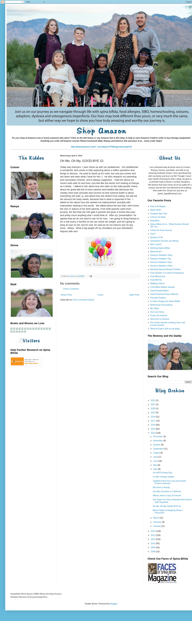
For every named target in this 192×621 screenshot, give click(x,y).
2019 (153, 412)
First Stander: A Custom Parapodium (167, 273)
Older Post (134, 295)
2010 (153, 543)
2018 (153, 417)
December (158, 436)
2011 (153, 539)
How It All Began (158, 206)
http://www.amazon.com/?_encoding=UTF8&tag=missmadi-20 (101, 147)
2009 (153, 547)
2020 (153, 408)
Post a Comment (71, 289)
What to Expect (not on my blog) (165, 329)
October (157, 445)
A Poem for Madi (157, 217)
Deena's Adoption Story (161, 262)
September (158, 449)
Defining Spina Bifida (160, 248)
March (156, 518)
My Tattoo (154, 308)
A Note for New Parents (161, 230)
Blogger (113, 604)
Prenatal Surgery (158, 298)
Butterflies (154, 220)
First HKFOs (156, 280)
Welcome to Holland (159, 319)
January (157, 526)
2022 (153, 400)
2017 (153, 421)
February (157, 522)
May (155, 465)
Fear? (153, 234)
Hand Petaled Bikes (159, 291)
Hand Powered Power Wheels (164, 294)
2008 (153, 551)
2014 (153, 433)
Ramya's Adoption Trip (160, 259)
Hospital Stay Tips (158, 213)
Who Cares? (156, 244)
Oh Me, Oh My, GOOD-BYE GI (167, 506)
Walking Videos (157, 283)
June (155, 461)
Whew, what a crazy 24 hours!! (167, 495)
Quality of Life (156, 237)
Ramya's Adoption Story (161, 255)
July (155, 457)
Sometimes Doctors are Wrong (164, 241)
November (158, 441)
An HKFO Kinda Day (162, 473)
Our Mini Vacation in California (167, 491)
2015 (153, 429)
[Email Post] (90, 276)
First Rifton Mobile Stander (162, 287)
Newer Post (66, 295)
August (156, 453)
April (155, 469)
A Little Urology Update (163, 477)
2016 (153, 425)
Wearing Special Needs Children (165, 269)
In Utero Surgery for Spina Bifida (165, 301)
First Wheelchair (157, 276)
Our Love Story (157, 312)
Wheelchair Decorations (161, 305)
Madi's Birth (155, 210)
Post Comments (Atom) (83, 300)
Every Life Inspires (158, 315)
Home (100, 295)
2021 (153, 404)
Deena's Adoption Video (161, 266)
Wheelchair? (156, 251)
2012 (153, 535)
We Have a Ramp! (161, 487)
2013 (153, 531)
